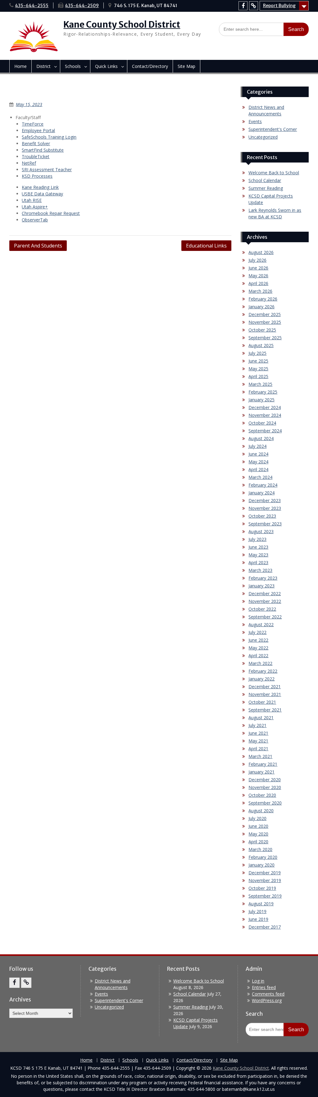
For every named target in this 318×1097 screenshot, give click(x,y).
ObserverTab (35, 220)
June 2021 (258, 733)
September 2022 (265, 617)
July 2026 (257, 260)
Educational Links (206, 245)
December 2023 (264, 500)
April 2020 (258, 842)
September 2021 (265, 710)
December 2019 (264, 873)
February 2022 (262, 671)
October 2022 (262, 609)
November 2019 (264, 880)
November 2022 (264, 601)
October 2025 (262, 330)
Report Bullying (279, 5)
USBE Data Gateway (42, 194)
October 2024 (262, 423)
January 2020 (261, 865)
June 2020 (258, 826)
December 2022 (264, 593)
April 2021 (258, 748)
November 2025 (264, 322)
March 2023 (260, 570)
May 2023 (258, 555)
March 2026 (260, 291)
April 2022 (258, 655)
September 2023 (265, 524)
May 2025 (258, 369)
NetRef (29, 163)
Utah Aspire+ (35, 207)
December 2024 (264, 407)
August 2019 (261, 904)
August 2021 (261, 717)
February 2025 (262, 392)
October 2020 (262, 795)
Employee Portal (38, 130)
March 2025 (260, 384)
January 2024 (261, 493)
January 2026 (261, 307)
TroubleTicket (35, 156)
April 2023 (258, 562)
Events (255, 121)
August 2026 (261, 252)
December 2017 (264, 927)
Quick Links (106, 66)
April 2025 (258, 376)
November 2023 (264, 508)
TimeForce (32, 124)
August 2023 (261, 531)
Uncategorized (263, 137)
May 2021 (258, 741)
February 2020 (262, 857)
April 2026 (258, 283)
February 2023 (262, 578)
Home (20, 66)
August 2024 (261, 438)
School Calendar (264, 180)
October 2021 (262, 702)
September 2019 (265, 896)
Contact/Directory (150, 66)
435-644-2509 (82, 5)
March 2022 (260, 663)
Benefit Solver (36, 143)
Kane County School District (121, 24)
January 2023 (261, 586)
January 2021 (261, 772)
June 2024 (258, 454)
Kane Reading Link (40, 187)
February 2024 (262, 485)
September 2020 (265, 803)
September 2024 (265, 431)
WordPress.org (267, 1000)
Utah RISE (32, 200)
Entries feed (264, 987)
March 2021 (260, 756)
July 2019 (257, 911)
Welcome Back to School (273, 173)
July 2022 (257, 632)
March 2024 (260, 477)
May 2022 (258, 648)
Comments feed (268, 994)
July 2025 (257, 353)
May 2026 (258, 276)
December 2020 (264, 780)
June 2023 (258, 547)
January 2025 (261, 400)
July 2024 (257, 446)
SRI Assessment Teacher (47, 169)
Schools (73, 66)
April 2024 (258, 469)
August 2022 (261, 624)
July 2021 (257, 725)
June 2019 (258, 919)
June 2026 (258, 268)
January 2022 (261, 679)
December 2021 (264, 686)
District (43, 66)
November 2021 (264, 694)
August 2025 (261, 345)
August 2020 (261, 811)
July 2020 (257, 818)
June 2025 (258, 361)
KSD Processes (37, 176)
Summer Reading (265, 188)
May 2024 (258, 462)
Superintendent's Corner (272, 129)
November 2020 (264, 787)
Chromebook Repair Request (51, 213)
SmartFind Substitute (43, 150)
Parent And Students (38, 245)
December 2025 (264, 314)
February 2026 (262, 299)
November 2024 (264, 415)
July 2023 (257, 539)
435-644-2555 (31, 5)
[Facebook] (243, 5)
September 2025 (265, 338)
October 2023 (262, 516)
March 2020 (260, 849)
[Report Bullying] (253, 5)
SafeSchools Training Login (49, 137)
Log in (258, 981)
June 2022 (258, 640)
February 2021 (262, 764)
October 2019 (262, 888)
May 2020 (258, 834)
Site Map (186, 66)
